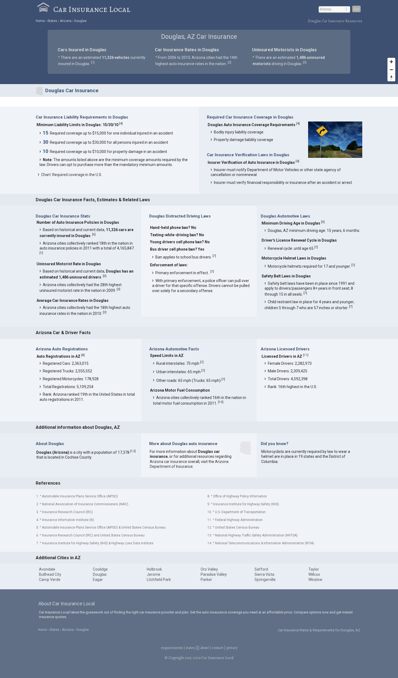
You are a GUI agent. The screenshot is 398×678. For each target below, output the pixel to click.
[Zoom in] (391, 62)
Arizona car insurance (168, 461)
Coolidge (100, 569)
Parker (206, 579)
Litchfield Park (159, 579)
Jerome (153, 574)
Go (356, 9)
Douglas (100, 574)
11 (306, 355)
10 (221, 402)
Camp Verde (49, 579)
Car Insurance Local (91, 9)
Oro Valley (209, 569)
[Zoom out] (391, 69)
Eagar (98, 579)
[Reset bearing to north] (391, 77)
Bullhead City (50, 574)
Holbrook (154, 569)
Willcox (314, 574)
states (190, 647)
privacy (231, 647)
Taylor (313, 569)
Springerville (265, 579)
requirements (172, 647)
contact (217, 647)
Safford (261, 569)
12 (133, 451)
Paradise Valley (214, 574)
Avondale (47, 569)
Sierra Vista (264, 574)
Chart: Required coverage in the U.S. (71, 174)
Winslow (315, 579)
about (204, 647)
